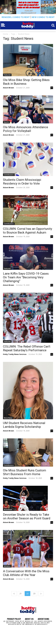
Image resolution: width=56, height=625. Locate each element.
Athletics (7, 566)
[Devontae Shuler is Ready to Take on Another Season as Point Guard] (28, 498)
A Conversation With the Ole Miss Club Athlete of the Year (26, 573)
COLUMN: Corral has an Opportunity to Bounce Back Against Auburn (27, 230)
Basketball (8, 509)
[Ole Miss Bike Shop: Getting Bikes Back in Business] (28, 60)
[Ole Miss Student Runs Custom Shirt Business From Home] (28, 452)
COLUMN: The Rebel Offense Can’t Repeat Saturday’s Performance (26, 348)
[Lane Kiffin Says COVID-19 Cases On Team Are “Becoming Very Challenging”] (28, 257)
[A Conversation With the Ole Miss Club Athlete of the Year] (28, 548)
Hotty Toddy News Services (14, 354)
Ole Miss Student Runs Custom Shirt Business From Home (24, 472)
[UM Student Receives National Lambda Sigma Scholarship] (28, 390)
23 (34, 593)
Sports (6, 122)
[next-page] (40, 593)
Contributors (9, 175)
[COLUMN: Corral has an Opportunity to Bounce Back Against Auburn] (28, 210)
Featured (7, 75)
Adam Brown (8, 88)
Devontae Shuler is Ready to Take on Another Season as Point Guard (26, 516)
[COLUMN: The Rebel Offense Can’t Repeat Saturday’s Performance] (28, 318)
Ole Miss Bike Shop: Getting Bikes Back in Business (26, 81)
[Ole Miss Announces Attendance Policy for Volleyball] (28, 109)
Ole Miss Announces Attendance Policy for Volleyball (25, 129)
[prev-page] (14, 593)
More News (8, 418)
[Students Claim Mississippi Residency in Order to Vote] (28, 159)
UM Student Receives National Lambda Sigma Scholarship (24, 425)
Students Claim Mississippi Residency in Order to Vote (22, 181)
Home (5, 34)
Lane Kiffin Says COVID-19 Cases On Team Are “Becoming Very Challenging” (26, 277)
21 (21, 593)
